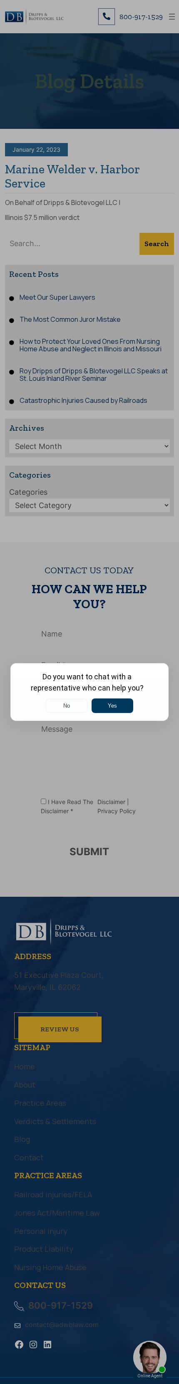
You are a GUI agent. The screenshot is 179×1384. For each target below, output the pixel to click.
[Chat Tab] (89, 692)
